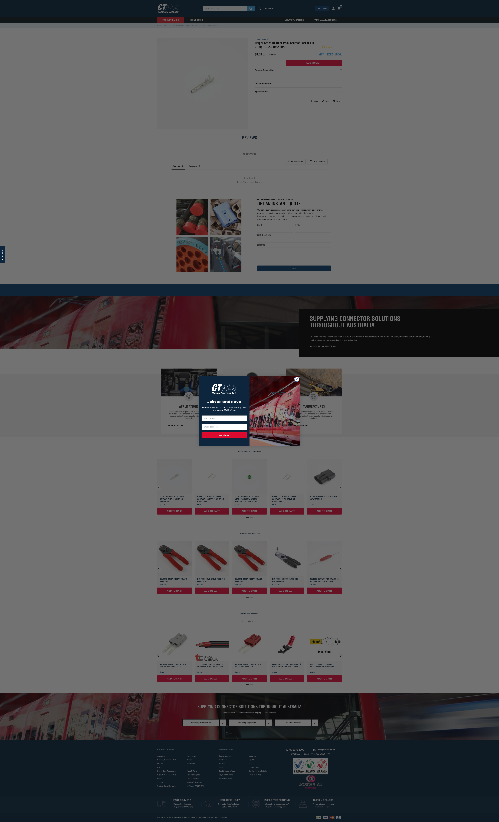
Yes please (224, 435)
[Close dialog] (297, 379)
